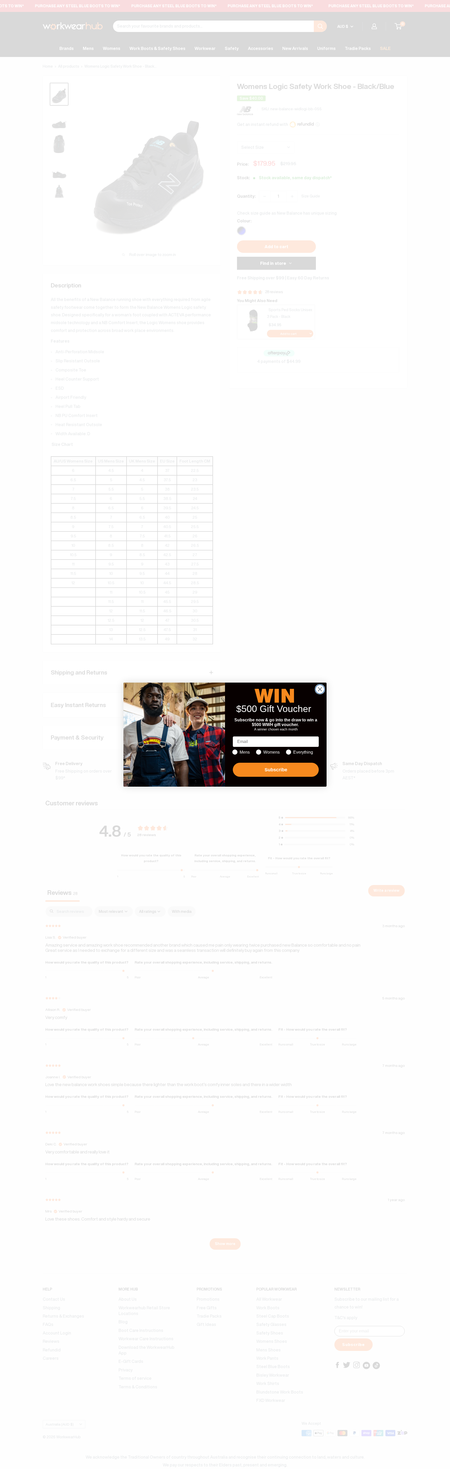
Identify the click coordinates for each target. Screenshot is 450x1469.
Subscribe (276, 769)
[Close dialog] (319, 689)
